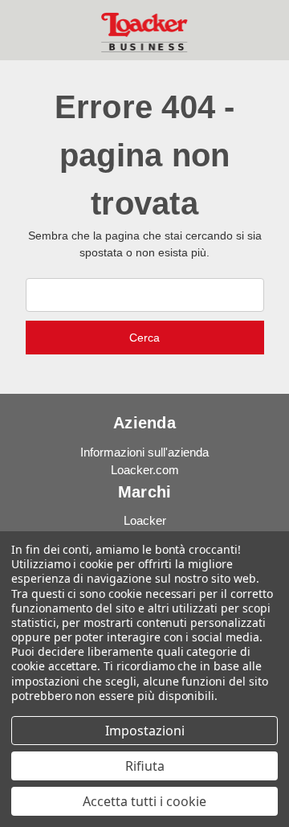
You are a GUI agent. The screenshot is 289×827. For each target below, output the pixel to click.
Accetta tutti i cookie (144, 801)
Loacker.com (145, 470)
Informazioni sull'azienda (144, 452)
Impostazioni (145, 730)
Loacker (145, 520)
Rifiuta (145, 766)
